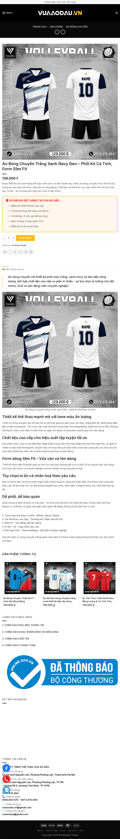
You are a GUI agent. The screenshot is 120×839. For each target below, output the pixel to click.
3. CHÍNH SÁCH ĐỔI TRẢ (15, 638)
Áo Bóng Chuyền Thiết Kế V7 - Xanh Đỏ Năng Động (19, 600)
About (40, 830)
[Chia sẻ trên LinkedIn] (31, 252)
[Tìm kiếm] (117, 13)
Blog (63, 830)
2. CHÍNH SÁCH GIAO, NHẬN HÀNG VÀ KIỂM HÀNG (30, 632)
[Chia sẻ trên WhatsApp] (4, 252)
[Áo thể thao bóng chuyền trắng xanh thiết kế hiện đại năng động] (60, 578)
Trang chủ (39, 26)
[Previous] (2, 584)
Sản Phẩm (56, 26)
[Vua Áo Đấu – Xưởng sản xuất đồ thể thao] (60, 13)
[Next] (117, 584)
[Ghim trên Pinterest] (25, 252)
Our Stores (52, 830)
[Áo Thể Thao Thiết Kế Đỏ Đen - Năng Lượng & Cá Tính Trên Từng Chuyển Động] (99, 578)
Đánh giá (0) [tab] (17, 269)
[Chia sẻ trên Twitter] (15, 252)
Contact (72, 830)
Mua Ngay (25, 237)
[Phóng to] (6, 156)
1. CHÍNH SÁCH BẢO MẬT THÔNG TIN (23, 625)
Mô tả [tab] (5, 269)
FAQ (81, 830)
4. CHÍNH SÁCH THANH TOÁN (18, 645)
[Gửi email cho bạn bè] (20, 252)
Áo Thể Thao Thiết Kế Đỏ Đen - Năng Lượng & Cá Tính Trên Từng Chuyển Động (98, 600)
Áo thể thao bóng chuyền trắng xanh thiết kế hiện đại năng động (59, 600)
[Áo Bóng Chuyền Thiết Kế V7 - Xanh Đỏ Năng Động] (20, 578)
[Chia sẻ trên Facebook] (10, 252)
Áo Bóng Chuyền (77, 26)
